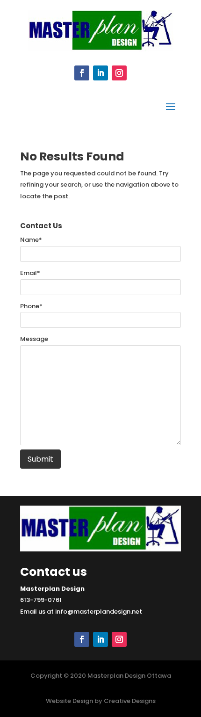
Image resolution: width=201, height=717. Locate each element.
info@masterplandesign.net (98, 611)
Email (30, 272)
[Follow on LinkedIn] (100, 72)
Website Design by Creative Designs (101, 700)
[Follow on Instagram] (119, 72)
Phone (31, 306)
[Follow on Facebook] (81, 72)
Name (31, 239)
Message (34, 338)
